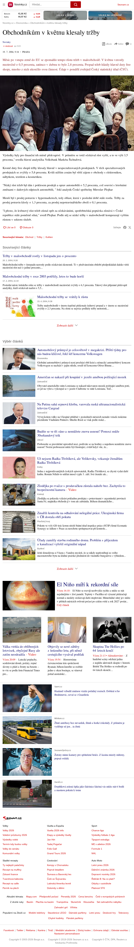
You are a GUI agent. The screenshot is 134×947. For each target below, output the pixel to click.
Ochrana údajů (101, 930)
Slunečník (76, 902)
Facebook (9, 930)
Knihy (40, 467)
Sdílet (120, 43)
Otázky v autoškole (101, 883)
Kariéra (41, 930)
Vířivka (73, 907)
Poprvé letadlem (55, 869)
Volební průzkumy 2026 (15, 835)
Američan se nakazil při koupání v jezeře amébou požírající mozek (81, 377)
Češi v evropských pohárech (110, 896)
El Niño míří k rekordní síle (87, 584)
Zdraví (40, 440)
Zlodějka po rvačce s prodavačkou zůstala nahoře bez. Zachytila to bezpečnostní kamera (81, 487)
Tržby (39, 237)
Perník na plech (11, 888)
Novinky (7, 42)
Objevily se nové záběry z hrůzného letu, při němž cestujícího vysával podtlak (66, 650)
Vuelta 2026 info (55, 830)
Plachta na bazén (45, 902)
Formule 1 (97, 848)
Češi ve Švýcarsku (56, 879)
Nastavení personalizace (67, 933)
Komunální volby (11, 853)
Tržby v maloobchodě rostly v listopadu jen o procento (39, 256)
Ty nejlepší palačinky (13, 865)
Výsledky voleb (10, 839)
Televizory (123, 912)
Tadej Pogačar (54, 844)
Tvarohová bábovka (13, 879)
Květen (49, 237)
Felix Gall (52, 848)
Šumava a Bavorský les (59, 874)
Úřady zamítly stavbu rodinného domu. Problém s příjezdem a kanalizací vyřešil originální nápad (77, 542)
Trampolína (62, 902)
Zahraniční (42, 382)
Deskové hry (109, 912)
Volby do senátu (11, 848)
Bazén (30, 902)
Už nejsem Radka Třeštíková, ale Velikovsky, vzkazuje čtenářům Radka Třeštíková (80, 460)
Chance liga (98, 830)
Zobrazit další (65, 325)
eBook (109, 43)
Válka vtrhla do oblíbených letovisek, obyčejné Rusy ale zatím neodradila (21, 650)
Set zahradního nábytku (109, 902)
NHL (94, 853)
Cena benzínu (85, 896)
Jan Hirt (51, 839)
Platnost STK (98, 888)
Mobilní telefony (37, 912)
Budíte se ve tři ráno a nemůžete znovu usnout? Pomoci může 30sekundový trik (78, 433)
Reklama (30, 930)
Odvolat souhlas (119, 930)
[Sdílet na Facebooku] (124, 227)
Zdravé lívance (10, 874)
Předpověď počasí (48, 896)
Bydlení (40, 549)
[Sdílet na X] (129, 227)
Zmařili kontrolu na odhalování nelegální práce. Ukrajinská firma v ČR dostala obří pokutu (80, 515)
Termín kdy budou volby (15, 844)
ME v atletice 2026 (101, 844)
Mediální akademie (65, 930)
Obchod (29, 237)
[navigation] (4, 4)
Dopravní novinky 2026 (103, 874)
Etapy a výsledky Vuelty (59, 835)
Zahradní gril (60, 907)
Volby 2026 (8, 830)
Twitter (20, 930)
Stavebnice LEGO (57, 912)
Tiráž (50, 930)
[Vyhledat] (75, 4)
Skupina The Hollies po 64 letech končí (108, 648)
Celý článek (63, 605)
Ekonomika (42, 358)
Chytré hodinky (56, 918)
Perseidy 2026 (68, 896)
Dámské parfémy (77, 912)
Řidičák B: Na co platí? (103, 879)
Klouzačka (89, 902)
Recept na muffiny (12, 869)
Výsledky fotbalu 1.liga (103, 835)
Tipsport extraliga (100, 839)
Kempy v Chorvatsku (57, 865)
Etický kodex (84, 930)
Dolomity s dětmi (55, 888)
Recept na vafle (11, 883)
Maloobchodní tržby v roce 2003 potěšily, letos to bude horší (43, 276)
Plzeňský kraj (43, 521)
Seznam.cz (123, 4)
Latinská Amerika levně (59, 883)
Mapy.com (31, 896)
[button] (67, 113)
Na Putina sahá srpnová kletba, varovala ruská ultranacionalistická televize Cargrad (81, 406)
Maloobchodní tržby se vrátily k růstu (62, 297)
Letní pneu (94, 912)
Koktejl (40, 494)
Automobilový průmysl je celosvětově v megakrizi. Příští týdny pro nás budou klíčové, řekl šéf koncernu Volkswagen (81, 352)
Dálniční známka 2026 (103, 869)
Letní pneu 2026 (100, 865)
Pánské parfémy (74, 918)
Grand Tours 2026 (56, 853)
